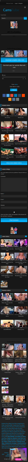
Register (21, 3)
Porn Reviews (10, 426)
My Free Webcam (9, 431)
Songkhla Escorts (6, 430)
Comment (3, 176)
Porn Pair (16, 433)
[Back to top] (24, 458)
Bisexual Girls (10, 433)
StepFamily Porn (17, 425)
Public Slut (4, 425)
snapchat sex (20, 423)
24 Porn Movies (11, 446)
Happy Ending (19, 444)
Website (3, 205)
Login (16, 3)
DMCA (8, 454)
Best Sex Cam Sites (6, 428)
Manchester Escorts (17, 428)
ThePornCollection (19, 426)
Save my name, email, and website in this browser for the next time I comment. (13, 215)
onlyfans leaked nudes (10, 435)
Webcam (14, 89)
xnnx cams (18, 446)
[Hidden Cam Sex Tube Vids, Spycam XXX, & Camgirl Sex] (11, 10)
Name (2, 193)
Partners (6, 452)
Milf (6, 436)
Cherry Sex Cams (11, 444)
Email (2, 199)
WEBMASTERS (9, 456)
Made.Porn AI (18, 431)
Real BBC (10, 425)
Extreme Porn (5, 423)
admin (16, 84)
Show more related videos (14, 163)
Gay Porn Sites (14, 430)
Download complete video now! (14, 60)
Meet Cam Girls (13, 423)
